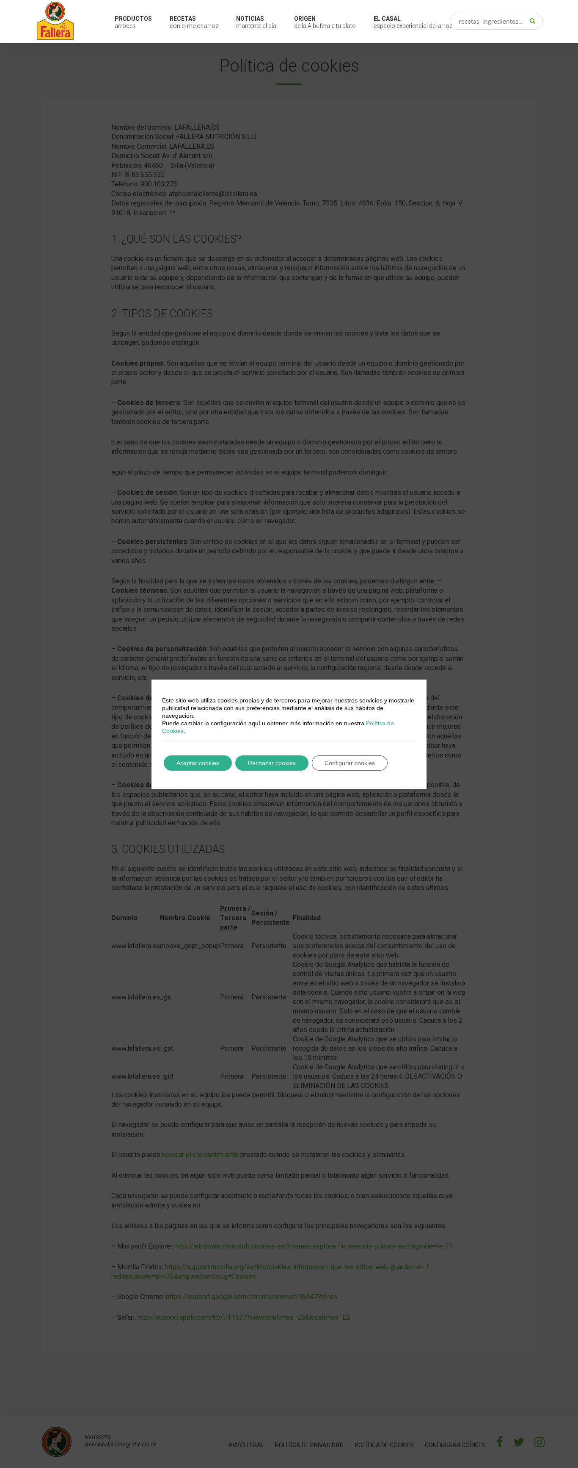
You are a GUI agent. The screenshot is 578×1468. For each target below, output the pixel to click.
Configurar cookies (350, 763)
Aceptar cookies (197, 763)
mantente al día (256, 22)
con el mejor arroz (194, 22)
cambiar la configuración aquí (220, 723)
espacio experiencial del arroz (413, 22)
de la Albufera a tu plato (325, 22)
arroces (133, 22)
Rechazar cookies (272, 763)
